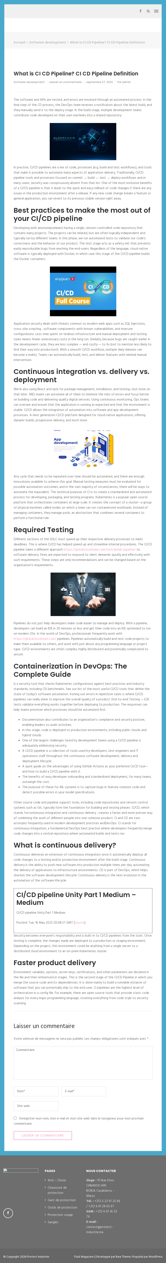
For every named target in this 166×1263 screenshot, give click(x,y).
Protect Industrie (38, 1256)
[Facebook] (140, 11)
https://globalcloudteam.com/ (35, 639)
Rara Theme (123, 1256)
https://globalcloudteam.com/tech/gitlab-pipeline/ (100, 549)
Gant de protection (62, 1200)
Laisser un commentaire (65, 82)
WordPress (155, 1256)
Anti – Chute (57, 1180)
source (79, 922)
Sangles (53, 1222)
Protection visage (60, 1215)
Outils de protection (62, 1207)
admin (126, 82)
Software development (29, 82)
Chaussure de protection (57, 1190)
